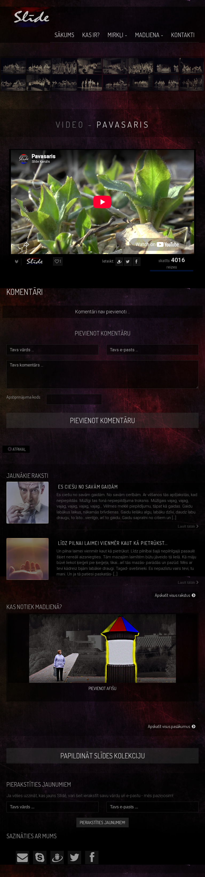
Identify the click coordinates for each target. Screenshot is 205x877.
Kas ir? (91, 34)
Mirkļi (116, 34)
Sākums (64, 34)
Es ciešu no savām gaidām (88, 487)
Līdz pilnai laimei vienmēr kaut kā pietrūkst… (113, 543)
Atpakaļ (19, 449)
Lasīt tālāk (187, 526)
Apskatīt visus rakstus (173, 595)
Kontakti (183, 34)
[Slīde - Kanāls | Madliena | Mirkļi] (32, 17)
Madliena (147, 34)
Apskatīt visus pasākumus (170, 726)
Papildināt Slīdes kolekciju (102, 755)
